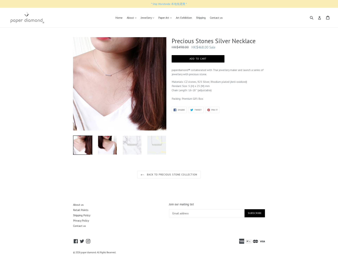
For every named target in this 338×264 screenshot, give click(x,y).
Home (119, 17)
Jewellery (148, 17)
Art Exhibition (184, 17)
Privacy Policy (81, 220)
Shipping (201, 17)
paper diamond (88, 252)
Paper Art (165, 17)
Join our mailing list (181, 204)
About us (78, 204)
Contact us (216, 17)
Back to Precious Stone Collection (171, 174)
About (132, 17)
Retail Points (80, 210)
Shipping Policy (81, 215)
